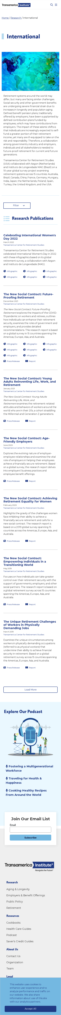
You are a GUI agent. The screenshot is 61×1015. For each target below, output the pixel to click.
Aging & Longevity (18, 889)
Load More (31, 689)
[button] (30, 256)
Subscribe (30, 837)
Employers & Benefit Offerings (25, 895)
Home (5, 18)
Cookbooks (13, 922)
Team (10, 968)
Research (16, 18)
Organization (14, 962)
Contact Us (13, 956)
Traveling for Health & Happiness (24, 780)
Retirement (13, 908)
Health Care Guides (18, 928)
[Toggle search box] (50, 4)
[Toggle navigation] (56, 4)
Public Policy (14, 901)
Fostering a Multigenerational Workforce (29, 768)
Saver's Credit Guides (19, 941)
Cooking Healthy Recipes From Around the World (26, 793)
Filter (16, 205)
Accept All (30, 1008)
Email (13, 824)
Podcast (11, 935)
